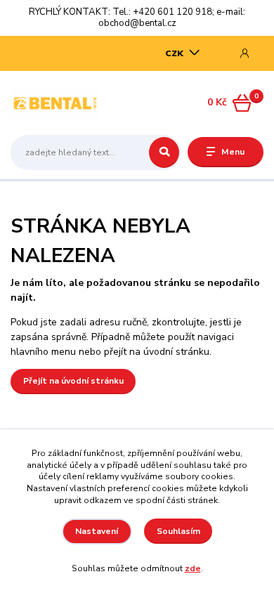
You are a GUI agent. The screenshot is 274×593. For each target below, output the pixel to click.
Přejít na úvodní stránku (73, 380)
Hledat (164, 152)
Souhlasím (178, 531)
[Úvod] (55, 103)
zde (193, 568)
